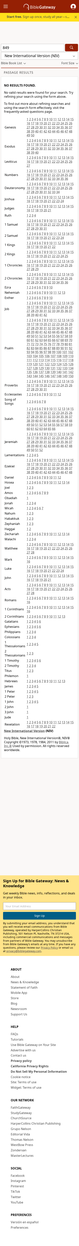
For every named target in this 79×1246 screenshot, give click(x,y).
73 (37, 344)
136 (35, 372)
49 (28, 135)
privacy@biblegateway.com (23, 951)
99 (53, 352)
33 (53, 127)
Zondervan (18, 1150)
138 (47, 372)
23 (58, 123)
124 (59, 364)
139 (53, 372)
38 (28, 131)
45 (58, 131)
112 (35, 360)
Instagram (18, 1181)
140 (59, 372)
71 (28, 344)
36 (66, 127)
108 (59, 356)
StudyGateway (21, 1113)
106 (47, 356)
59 (70, 336)
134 (70, 368)
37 (70, 127)
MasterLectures (22, 1155)
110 (70, 356)
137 (41, 372)
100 (58, 352)
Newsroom (19, 1009)
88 (53, 348)
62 (37, 340)
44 (53, 131)
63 (41, 340)
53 (45, 336)
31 (45, 127)
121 (41, 364)
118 (70, 360)
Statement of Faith (24, 987)
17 (32, 123)
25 (66, 123)
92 (70, 348)
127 (29, 368)
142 (70, 372)
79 (62, 344)
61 (32, 340)
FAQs (14, 1034)
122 (47, 364)
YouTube (17, 1202)
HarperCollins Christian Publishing (36, 1123)
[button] (73, 6)
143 (29, 376)
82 (28, 348)
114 (47, 360)
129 (41, 368)
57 (62, 336)
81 (70, 344)
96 (41, 352)
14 (67, 119)
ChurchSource (21, 1118)
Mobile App (19, 993)
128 (35, 368)
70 (70, 340)
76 (49, 344)
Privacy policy (21, 1061)
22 (53, 123)
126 (70, 364)
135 (29, 372)
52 (41, 336)
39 (32, 131)
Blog (14, 1003)
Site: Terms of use (23, 1082)
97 (45, 352)
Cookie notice (20, 1077)
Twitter (16, 1197)
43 (49, 131)
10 (51, 119)
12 (59, 119)
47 (66, 131)
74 (41, 344)
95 (37, 352)
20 (45, 123)
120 (35, 364)
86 (45, 348)
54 (49, 336)
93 (28, 352)
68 (62, 340)
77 (53, 344)
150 (70, 376)
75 (45, 344)
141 (64, 372)
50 (32, 135)
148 (59, 376)
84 (37, 348)
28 (32, 127)
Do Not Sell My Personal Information (39, 1071)
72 (32, 344)
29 (37, 127)
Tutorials (17, 1039)
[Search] (71, 47)
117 (64, 360)
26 (70, 123)
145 (41, 376)
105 (41, 356)
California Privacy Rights (30, 1066)
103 (29, 356)
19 (41, 123)
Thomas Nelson (22, 1140)
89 (58, 348)
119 (29, 364)
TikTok (15, 1191)
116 (59, 360)
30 (41, 127)
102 (70, 352)
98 (49, 352)
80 (66, 344)
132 (59, 368)
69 (66, 340)
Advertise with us (23, 1050)
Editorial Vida (20, 1134)
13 (63, 119)
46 (62, 131)
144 (35, 376)
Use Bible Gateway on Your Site (33, 1045)
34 (58, 127)
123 (53, 364)
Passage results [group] (18, 72)
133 (64, 368)
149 (64, 376)
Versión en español (25, 1222)
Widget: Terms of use (26, 1087)
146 (47, 376)
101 (64, 352)
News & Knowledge (25, 982)
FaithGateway (20, 1107)
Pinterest (17, 1186)
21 (49, 123)
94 (32, 352)
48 (70, 131)
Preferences (19, 1227)
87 (49, 348)
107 (53, 356)
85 (41, 348)
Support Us (19, 1014)
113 (41, 360)
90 (62, 348)
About (15, 977)
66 (53, 340)
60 (28, 340)
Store (15, 998)
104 (35, 356)
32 (49, 127)
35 (62, 127)
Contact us (18, 1055)
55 (53, 336)
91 (66, 348)
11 (55, 119)
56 (58, 336)
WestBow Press (22, 1145)
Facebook (18, 1175)
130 (47, 368)
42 (45, 131)
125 (64, 364)
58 (66, 336)
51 (37, 336)
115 (53, 360)
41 (41, 131)
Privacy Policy (49, 947)
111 (29, 360)
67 (58, 340)
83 (32, 348)
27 (28, 127)
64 (45, 340)
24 (62, 123)
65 (49, 340)
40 (37, 131)
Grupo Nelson (21, 1129)
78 (58, 344)
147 (53, 376)
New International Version (24, 731)
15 (72, 119)
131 (53, 368)
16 (28, 123)
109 (64, 356)
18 (37, 123)
